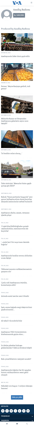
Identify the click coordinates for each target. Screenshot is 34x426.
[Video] (7, 423)
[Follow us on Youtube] (11, 411)
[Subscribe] (28, 411)
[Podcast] (23, 411)
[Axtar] (27, 423)
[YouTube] (17, 423)
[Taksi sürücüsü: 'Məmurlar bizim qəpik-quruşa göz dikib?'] (17, 169)
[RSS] (19, 411)
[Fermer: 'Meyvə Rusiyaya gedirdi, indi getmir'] (17, 72)
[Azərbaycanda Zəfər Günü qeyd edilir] (17, 42)
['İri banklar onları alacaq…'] (17, 139)
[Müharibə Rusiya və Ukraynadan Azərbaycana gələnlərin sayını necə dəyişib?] (17, 104)
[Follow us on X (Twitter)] (15, 411)
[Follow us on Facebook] (3, 411)
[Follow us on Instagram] (7, 411)
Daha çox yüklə (17, 397)
